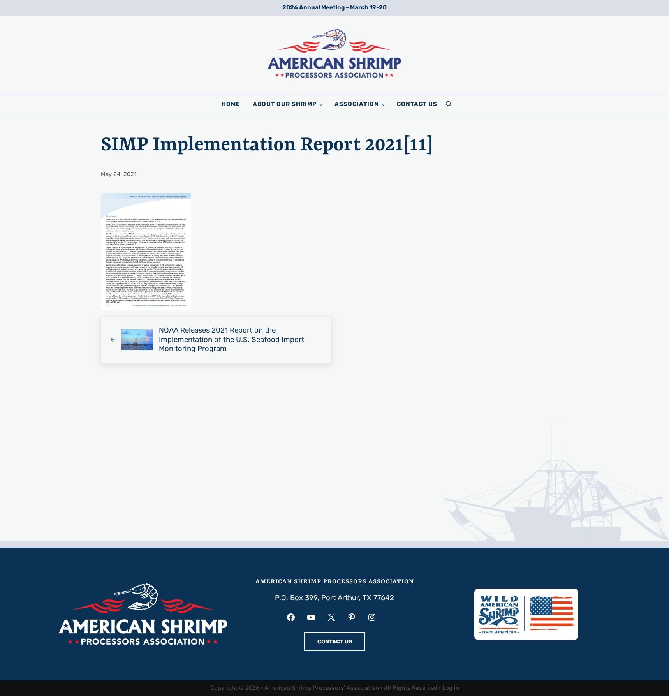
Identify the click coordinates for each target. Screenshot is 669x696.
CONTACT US (334, 641)
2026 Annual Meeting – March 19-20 (334, 7)
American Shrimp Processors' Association (321, 687)
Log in (450, 687)
